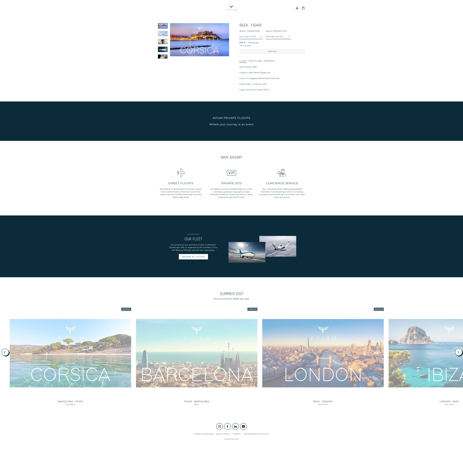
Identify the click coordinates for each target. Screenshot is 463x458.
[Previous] (5, 352)
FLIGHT (243, 61)
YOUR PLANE (255, 61)
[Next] (458, 352)
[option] (199, 40)
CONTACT (237, 434)
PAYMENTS (269, 61)
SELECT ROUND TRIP (276, 31)
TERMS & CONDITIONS (204, 434)
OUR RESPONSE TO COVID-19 (256, 434)
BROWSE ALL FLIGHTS (193, 257)
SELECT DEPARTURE (249, 31)
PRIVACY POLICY (223, 434)
